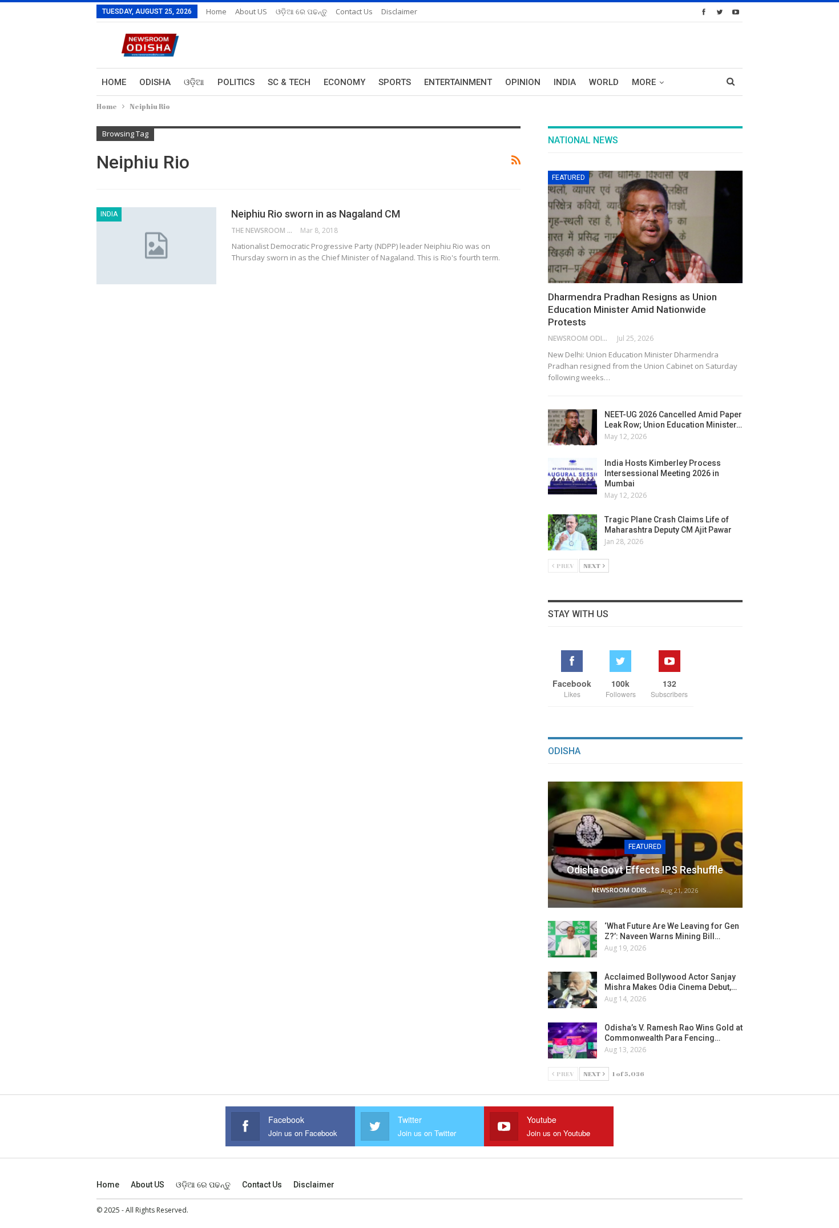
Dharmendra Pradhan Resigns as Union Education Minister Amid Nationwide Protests (632, 309)
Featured (568, 178)
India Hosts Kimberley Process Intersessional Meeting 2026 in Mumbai (662, 473)
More (644, 82)
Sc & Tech (289, 82)
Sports (394, 82)
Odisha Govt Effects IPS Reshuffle (645, 870)
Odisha (155, 82)
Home (216, 11)
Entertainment (458, 82)
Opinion (522, 82)
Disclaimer (399, 11)
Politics (236, 82)
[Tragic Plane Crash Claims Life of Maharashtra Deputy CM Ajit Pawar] (572, 532)
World (604, 82)
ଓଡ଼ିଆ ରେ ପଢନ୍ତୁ (301, 11)
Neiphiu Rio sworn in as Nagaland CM (315, 214)
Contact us (354, 11)
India (565, 82)
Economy (344, 82)
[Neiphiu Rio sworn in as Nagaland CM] (156, 245)
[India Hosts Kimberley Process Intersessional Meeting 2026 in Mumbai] (572, 476)
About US (251, 11)
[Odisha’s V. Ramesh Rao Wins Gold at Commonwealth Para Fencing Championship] (572, 1040)
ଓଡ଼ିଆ (194, 82)
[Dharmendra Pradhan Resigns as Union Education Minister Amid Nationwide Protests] (645, 227)
